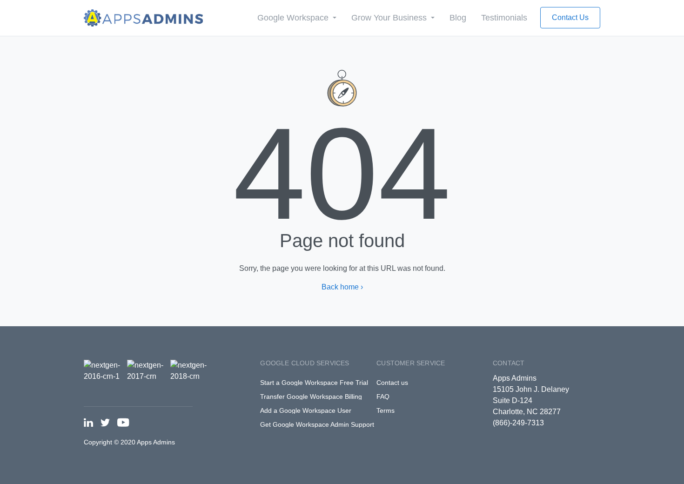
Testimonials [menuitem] (504, 17)
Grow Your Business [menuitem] (390, 17)
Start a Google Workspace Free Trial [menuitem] (314, 382)
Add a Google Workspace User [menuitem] (305, 410)
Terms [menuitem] (385, 410)
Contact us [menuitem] (392, 382)
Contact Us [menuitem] (570, 17)
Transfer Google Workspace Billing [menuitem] (311, 396)
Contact (508, 363)
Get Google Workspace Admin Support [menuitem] (317, 424)
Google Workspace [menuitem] (294, 17)
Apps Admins (514, 378)
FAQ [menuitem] (382, 396)
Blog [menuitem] (457, 17)
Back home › (342, 287)
